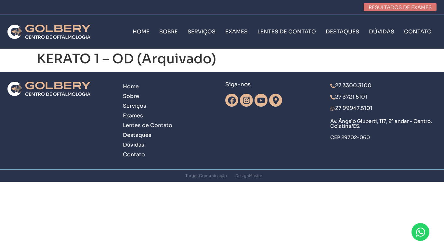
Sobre (131, 96)
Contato (134, 154)
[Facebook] (231, 100)
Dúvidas (133, 144)
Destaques (137, 135)
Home (131, 86)
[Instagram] (246, 100)
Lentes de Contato (147, 125)
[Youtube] (261, 100)
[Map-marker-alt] (275, 100)
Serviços (134, 105)
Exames (133, 115)
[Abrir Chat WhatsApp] (420, 232)
